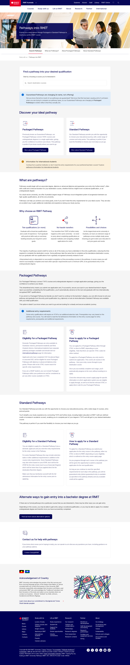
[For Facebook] (88, 650)
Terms (44, 649)
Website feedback (68, 649)
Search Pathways (35, 51)
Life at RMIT (57, 9)
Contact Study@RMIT (31, 552)
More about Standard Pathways (82, 150)
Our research (69, 622)
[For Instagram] (96, 650)
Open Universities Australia (52, 653)
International (101, 9)
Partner (89, 9)
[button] (118, 3)
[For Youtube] (104, 650)
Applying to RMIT (40, 631)
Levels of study (40, 622)
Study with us (43, 9)
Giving (82, 638)
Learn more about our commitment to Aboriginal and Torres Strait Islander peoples (39, 602)
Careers (24, 634)
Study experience (55, 622)
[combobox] (65, 83)
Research (78, 9)
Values (98, 629)
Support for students (53, 628)
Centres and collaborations (69, 625)
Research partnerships (84, 631)
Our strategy (99, 622)
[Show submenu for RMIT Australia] (35, 3)
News (24, 623)
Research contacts (71, 637)
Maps (23, 631)
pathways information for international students (42, 167)
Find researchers (70, 634)
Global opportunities (56, 631)
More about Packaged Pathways (35, 150)
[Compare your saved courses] (114, 3)
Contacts (25, 637)
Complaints (22, 651)
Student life (53, 624)
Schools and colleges (102, 634)
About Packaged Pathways (71, 51)
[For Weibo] (109, 650)
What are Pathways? (52, 51)
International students (39, 634)
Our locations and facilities (101, 637)
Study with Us (39, 618)
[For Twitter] (92, 650)
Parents (37, 638)
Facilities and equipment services (86, 635)
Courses (30, 9)
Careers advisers (40, 641)
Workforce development (84, 622)
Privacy (49, 649)
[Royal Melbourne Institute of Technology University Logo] (15, 3)
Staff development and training (86, 626)
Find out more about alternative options (36, 517)
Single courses (39, 629)
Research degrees (71, 631)
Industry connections (54, 634)
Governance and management (101, 625)
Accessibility (57, 649)
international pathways (30, 353)
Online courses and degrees (41, 625)
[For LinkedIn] (100, 650)
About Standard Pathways (92, 51)
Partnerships (69, 629)
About (68, 9)
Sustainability (100, 631)
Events (24, 626)
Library (24, 629)
